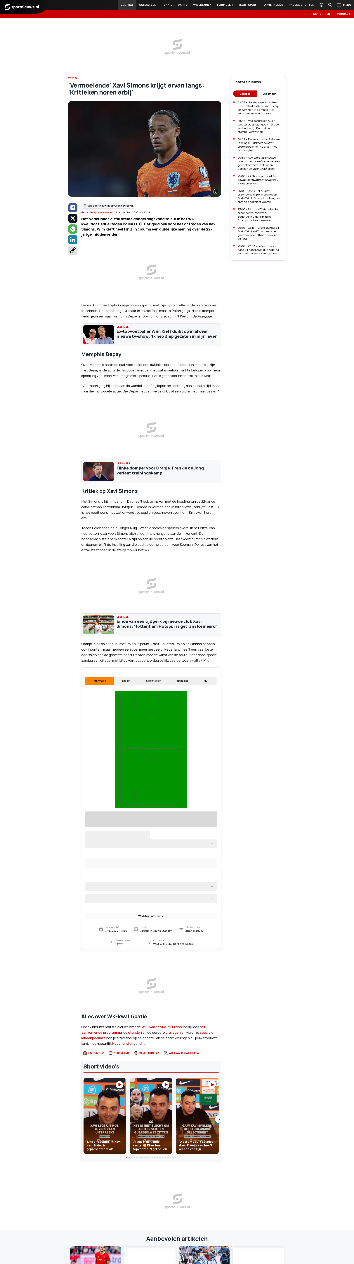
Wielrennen (202, 4)
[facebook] (72, 207)
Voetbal (127, 4)
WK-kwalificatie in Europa (162, 1093)
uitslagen (173, 1099)
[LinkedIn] (72, 239)
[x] (72, 218)
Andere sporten (301, 4)
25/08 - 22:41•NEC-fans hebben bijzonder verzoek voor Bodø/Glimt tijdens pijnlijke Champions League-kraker (259, 214)
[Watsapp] (72, 229)
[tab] (127, 1224)
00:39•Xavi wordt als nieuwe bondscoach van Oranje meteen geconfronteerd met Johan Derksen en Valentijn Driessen (259, 163)
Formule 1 (225, 4)
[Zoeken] (330, 5)
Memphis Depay (149, 1119)
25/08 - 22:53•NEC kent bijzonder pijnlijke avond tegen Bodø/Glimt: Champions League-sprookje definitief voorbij (259, 196)
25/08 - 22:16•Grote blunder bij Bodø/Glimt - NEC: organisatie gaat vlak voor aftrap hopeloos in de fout (259, 233)
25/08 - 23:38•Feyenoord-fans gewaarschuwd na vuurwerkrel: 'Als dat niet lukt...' (258, 179)
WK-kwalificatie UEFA (184, 1119)
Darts (183, 4)
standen (135, 1099)
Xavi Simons (96, 1119)
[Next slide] (219, 1185)
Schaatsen (147, 4)
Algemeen (269, 93)
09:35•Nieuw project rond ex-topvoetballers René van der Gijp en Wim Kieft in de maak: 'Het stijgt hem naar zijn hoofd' (259, 107)
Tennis (167, 4)
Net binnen (321, 13)
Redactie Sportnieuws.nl (97, 212)
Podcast (344, 13)
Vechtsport (248, 4)
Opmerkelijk (273, 4)
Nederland (120, 1110)
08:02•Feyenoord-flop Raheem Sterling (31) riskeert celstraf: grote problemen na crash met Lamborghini (259, 144)
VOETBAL (73, 78)
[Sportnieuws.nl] (21, 7)
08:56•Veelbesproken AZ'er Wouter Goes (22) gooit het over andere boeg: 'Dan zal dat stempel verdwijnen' (259, 126)
